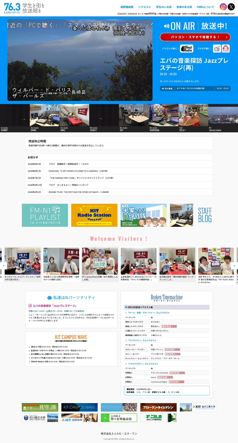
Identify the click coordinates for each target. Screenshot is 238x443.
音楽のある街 (184, 7)
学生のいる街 (164, 7)
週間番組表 (126, 7)
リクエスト (144, 7)
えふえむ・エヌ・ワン (24, 8)
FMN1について (205, 7)
